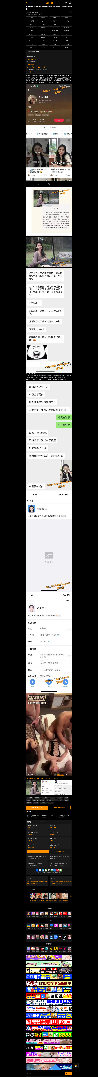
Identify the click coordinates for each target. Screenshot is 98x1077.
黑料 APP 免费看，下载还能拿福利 (36, 67)
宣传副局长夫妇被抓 (51, 800)
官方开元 (67, 21)
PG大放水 (66, 27)
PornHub (31, 40)
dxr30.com (30, 834)
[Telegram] (43, 870)
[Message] (60, 870)
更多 (67, 890)
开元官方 (67, 24)
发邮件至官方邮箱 (60, 851)
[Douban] (52, 870)
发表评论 (68, 1073)
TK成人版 (66, 37)
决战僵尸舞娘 (55, 30)
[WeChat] (46, 870)
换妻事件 (37, 797)
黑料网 (66, 800)
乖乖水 (66, 17)
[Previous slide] (27, 896)
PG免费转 (43, 27)
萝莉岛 (43, 40)
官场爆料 (39, 14)
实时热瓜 (36, 802)
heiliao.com (53, 827)
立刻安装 (30, 840)
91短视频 (43, 37)
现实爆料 (50, 802)
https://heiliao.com (31, 59)
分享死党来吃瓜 (60, 807)
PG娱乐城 (31, 21)
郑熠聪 (66, 797)
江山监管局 (29, 797)
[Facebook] (40, 870)
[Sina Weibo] (57, 870)
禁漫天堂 (55, 40)
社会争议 (43, 802)
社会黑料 (29, 802)
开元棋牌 (55, 21)
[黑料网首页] (49, 3)
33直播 (31, 30)
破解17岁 (66, 34)
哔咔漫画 (67, 44)
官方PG (43, 21)
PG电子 (31, 24)
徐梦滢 (28, 800)
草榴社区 (31, 44)
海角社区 (31, 37)
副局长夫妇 (44, 797)
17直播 (43, 24)
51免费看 (43, 34)
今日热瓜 (28, 14)
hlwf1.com (29, 54)
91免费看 (31, 34)
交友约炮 (31, 17)
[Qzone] (54, 870)
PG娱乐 (55, 24)
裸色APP (67, 47)
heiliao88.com (30, 64)
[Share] (37, 870)
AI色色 (43, 44)
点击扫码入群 (53, 847)
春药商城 (55, 17)
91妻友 (66, 40)
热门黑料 (34, 14)
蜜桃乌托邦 (66, 30)
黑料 (61, 800)
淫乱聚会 (53, 797)
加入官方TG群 (38, 851)
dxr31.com (52, 834)
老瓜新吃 (60, 797)
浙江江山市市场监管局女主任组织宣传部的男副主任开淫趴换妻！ (42, 778)
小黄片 (54, 44)
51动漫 (54, 47)
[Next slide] (70, 896)
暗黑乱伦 (55, 34)
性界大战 (43, 30)
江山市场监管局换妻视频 (38, 800)
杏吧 (31, 47)
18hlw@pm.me (31, 72)
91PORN (55, 37)
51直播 (54, 27)
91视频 (43, 47)
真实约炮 (43, 17)
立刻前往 (52, 840)
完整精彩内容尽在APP (37, 807)
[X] (49, 870)
